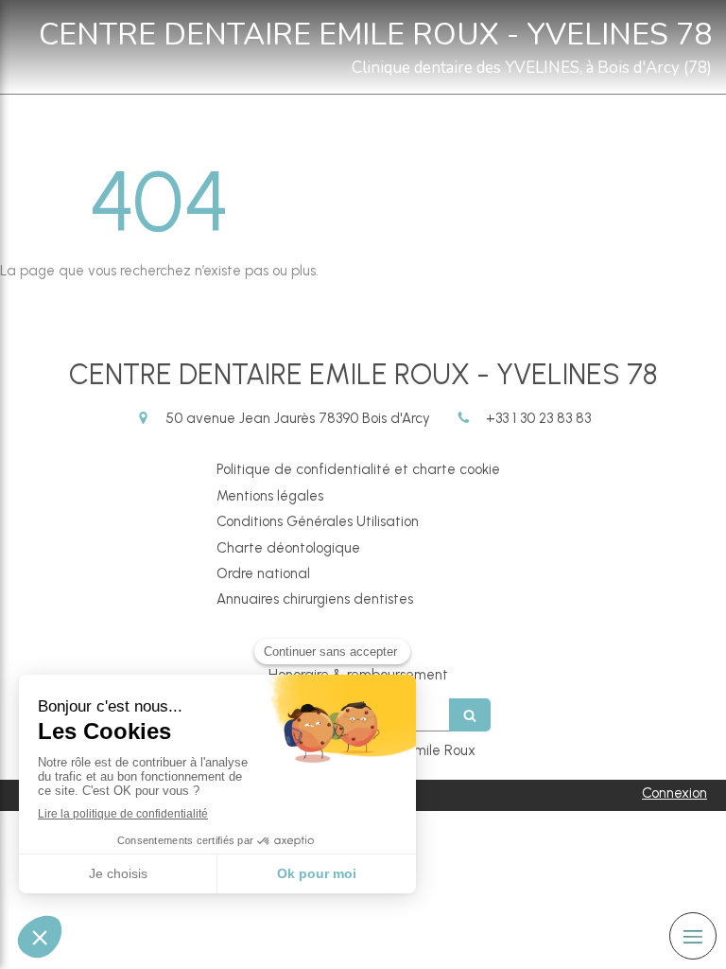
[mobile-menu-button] (693, 936)
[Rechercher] (470, 714)
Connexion (674, 793)
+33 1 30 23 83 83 (538, 418)
